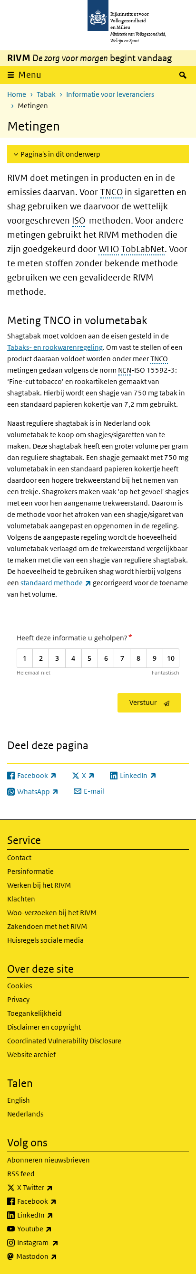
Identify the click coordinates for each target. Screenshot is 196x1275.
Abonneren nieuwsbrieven (48, 1159)
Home (16, 94)
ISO (78, 220)
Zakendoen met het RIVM (47, 926)
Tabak (46, 94)
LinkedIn (56, 1214)
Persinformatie (30, 871)
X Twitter (56, 1187)
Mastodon (57, 1256)
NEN (124, 370)
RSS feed (21, 1173)
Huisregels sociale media (45, 940)
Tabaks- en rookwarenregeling (55, 347)
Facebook (57, 1201)
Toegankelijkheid (34, 1013)
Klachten (21, 898)
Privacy (18, 999)
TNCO (111, 192)
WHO (108, 249)
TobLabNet (143, 249)
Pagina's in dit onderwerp (60, 154)
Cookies (19, 985)
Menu (29, 74)
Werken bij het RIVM (39, 885)
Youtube (55, 1228)
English (18, 1100)
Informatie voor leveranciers (110, 94)
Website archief (31, 1054)
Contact (19, 857)
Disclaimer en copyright (44, 1026)
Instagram (58, 1242)
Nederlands (25, 1113)
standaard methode (55, 582)
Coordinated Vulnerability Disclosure (64, 1040)
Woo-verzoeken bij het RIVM (52, 912)
